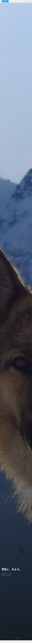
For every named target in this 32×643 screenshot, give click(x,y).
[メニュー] (29, 1)
